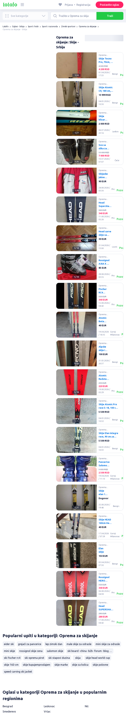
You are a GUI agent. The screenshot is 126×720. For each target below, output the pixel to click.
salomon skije (55, 650)
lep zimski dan (53, 644)
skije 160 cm (11, 664)
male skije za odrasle (79, 644)
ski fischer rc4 (12, 657)
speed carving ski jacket (18, 671)
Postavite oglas (109, 4)
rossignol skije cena (30, 650)
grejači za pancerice (29, 644)
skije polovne (100, 664)
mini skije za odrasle (108, 644)
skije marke (61, 664)
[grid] (89, 340)
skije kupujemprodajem (36, 664)
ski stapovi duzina (59, 657)
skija (78, 657)
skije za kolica (80, 664)
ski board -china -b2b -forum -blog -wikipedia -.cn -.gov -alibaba (90, 650)
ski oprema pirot (34, 657)
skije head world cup (98, 657)
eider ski (9, 644)
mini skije (9, 650)
